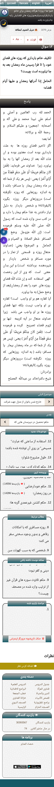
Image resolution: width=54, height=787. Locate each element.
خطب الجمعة (19, 693)
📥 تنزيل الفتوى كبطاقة (26, 29)
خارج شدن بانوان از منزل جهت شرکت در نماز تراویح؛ (22, 405)
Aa (17, 39)
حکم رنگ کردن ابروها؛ (32, 465)
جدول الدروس (42, 684)
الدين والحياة (42, 693)
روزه (41, 11)
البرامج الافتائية (18, 689)
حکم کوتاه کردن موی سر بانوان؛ (26, 455)
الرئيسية (22, 707)
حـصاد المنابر (27, 744)
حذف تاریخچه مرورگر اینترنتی (25, 639)
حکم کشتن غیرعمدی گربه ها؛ (28, 491)
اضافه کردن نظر (25, 666)
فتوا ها (49, 11)
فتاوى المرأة (43, 689)
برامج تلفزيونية (41, 702)
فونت (32, 39)
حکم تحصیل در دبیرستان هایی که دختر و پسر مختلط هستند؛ (31, 425)
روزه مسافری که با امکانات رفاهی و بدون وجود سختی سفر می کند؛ (29, 524)
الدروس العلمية (18, 684)
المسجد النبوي (19, 702)
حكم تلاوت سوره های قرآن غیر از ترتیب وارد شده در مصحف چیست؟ (27, 577)
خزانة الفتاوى (19, 698)
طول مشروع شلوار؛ (34, 446)
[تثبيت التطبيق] (3, 240)
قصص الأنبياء (42, 698)
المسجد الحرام (42, 707)
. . (3, 783)
